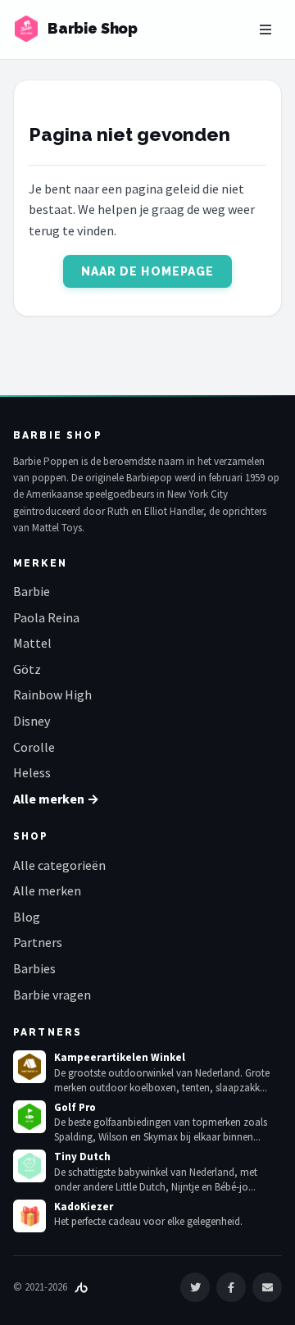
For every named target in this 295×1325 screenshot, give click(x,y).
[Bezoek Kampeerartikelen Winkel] (29, 1066)
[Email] (267, 1287)
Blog (26, 916)
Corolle (34, 747)
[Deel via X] (195, 1287)
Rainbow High (52, 694)
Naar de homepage (148, 271)
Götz (27, 669)
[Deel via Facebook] (231, 1287)
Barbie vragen (52, 994)
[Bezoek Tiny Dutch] (29, 1166)
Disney (31, 721)
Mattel (32, 643)
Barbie (31, 591)
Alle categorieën (59, 865)
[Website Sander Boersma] (81, 1287)
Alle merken (47, 890)
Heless (32, 772)
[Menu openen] (265, 29)
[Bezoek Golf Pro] (29, 1116)
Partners (37, 942)
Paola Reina (46, 617)
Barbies (34, 968)
